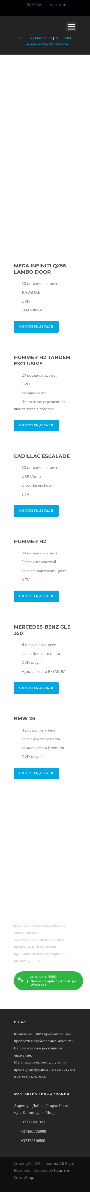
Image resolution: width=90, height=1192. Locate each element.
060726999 (43, 38)
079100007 (24, 38)
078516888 (63, 38)
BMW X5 (24, 718)
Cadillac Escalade (42, 456)
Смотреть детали (36, 326)
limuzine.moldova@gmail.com (46, 44)
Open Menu (71, 26)
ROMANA (33, 5)
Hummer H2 (30, 541)
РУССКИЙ (58, 5)
